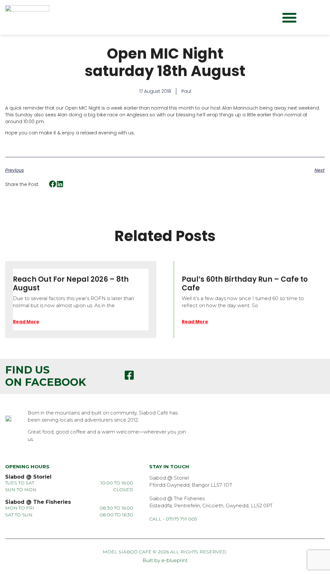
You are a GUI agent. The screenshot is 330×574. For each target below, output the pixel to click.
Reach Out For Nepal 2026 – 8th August (71, 283)
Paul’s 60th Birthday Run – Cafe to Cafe (245, 283)
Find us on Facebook (45, 376)
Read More (26, 321)
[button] (289, 17)
